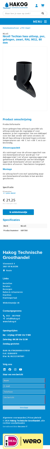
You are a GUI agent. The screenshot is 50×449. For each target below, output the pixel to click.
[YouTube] (20, 369)
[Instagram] (15, 369)
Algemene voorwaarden (14, 417)
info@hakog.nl (13, 318)
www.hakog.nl (9, 321)
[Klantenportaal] (36, 5)
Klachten (7, 295)
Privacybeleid (34, 417)
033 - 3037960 (13, 316)
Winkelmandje (11, 303)
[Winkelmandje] (43, 5)
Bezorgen (7, 289)
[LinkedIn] (4, 369)
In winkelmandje (18, 212)
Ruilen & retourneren (13, 292)
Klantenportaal (10, 298)
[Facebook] (10, 369)
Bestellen (7, 283)
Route (9, 270)
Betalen (6, 286)
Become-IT (23, 426)
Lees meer (10, 193)
